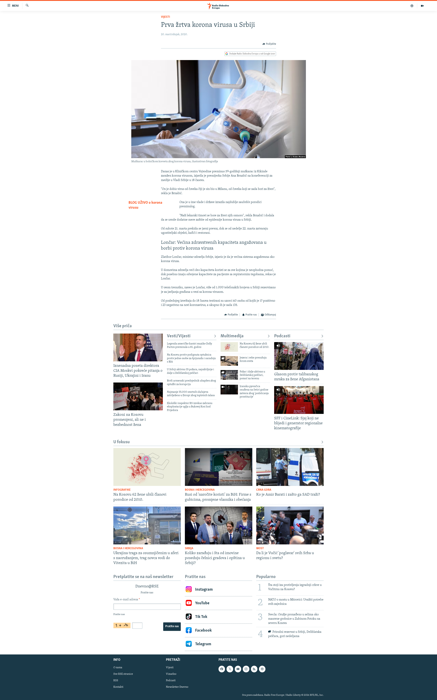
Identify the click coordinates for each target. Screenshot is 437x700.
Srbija (189, 548)
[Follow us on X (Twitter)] (230, 669)
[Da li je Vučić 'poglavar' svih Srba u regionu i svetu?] (290, 525)
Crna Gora (263, 490)
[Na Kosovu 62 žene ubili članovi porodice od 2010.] (229, 347)
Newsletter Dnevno (177, 687)
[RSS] (254, 669)
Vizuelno (171, 674)
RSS (115, 680)
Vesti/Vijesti (179, 336)
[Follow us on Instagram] (246, 669)
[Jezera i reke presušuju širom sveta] (229, 361)
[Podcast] (412, 5)
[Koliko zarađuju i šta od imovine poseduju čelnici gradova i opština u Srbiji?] (218, 525)
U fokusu (121, 442)
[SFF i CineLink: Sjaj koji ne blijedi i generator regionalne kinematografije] (299, 400)
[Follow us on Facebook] (221, 669)
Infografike (122, 490)
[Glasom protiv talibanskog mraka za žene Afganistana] (299, 356)
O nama (117, 667)
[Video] (422, 5)
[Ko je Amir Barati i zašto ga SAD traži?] (290, 467)
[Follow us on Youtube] (238, 669)
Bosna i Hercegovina (200, 490)
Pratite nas (172, 626)
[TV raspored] (262, 669)
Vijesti (165, 17)
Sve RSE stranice (123, 674)
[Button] (269, 44)
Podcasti (282, 336)
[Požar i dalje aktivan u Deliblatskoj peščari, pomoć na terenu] (229, 375)
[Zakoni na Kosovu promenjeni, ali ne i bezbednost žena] (138, 396)
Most (260, 548)
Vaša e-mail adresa (126, 599)
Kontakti (118, 687)
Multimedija (232, 336)
